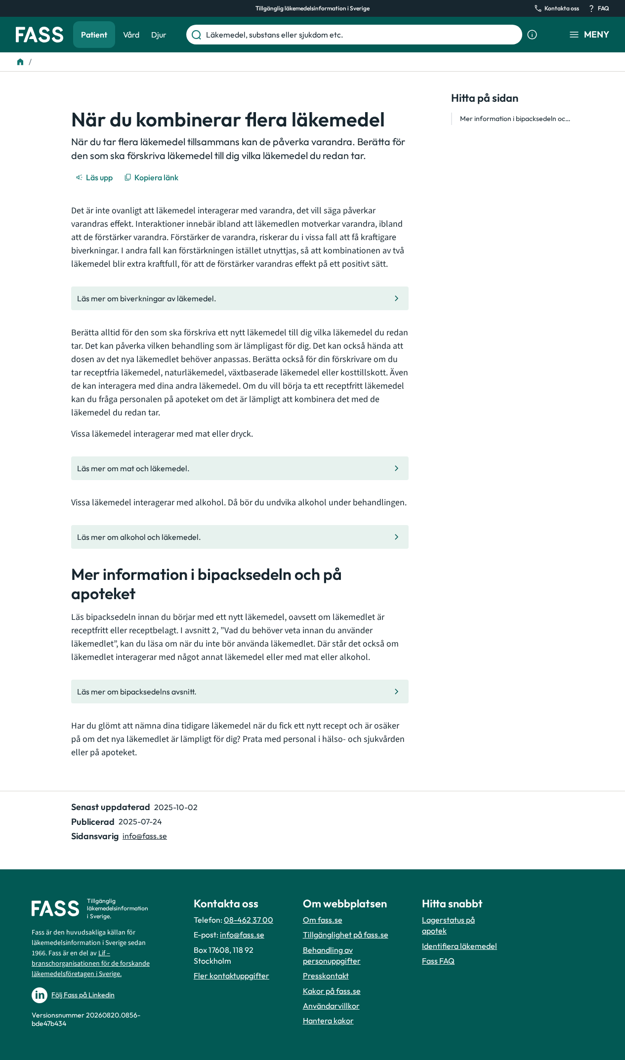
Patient (94, 35)
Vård (131, 35)
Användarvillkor (331, 1006)
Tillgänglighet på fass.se (345, 934)
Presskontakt (326, 975)
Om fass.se (322, 920)
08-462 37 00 (248, 920)
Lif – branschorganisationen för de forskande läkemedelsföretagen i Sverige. (91, 963)
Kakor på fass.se (332, 991)
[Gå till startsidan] (39, 34)
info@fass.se (145, 836)
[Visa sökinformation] (532, 34)
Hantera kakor (328, 1020)
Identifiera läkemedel (459, 946)
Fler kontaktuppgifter (231, 975)
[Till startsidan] (20, 61)
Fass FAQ (438, 961)
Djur (159, 35)
